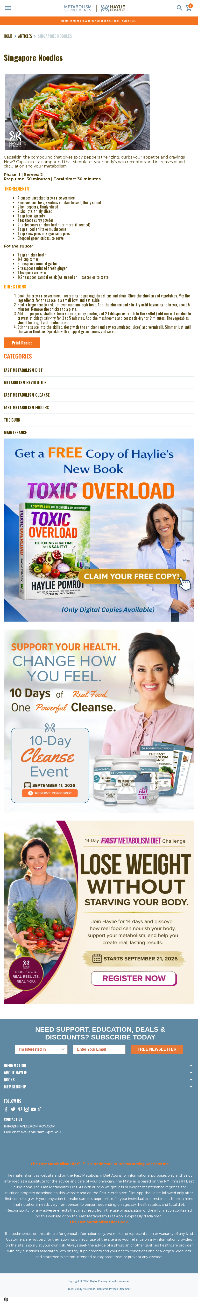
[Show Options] (63, 1049)
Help (4, 1299)
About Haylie (15, 1073)
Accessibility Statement (81, 1289)
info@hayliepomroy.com (30, 1126)
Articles (25, 36)
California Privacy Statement (113, 1289)
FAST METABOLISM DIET (23, 370)
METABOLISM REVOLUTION (25, 382)
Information (15, 1066)
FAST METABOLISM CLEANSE (27, 395)
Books (9, 1080)
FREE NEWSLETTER (157, 1049)
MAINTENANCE (15, 432)
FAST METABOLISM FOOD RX (26, 407)
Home (8, 36)
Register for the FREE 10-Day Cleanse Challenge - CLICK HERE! (99, 20)
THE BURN (12, 420)
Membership (15, 1087)
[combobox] (40, 1049)
